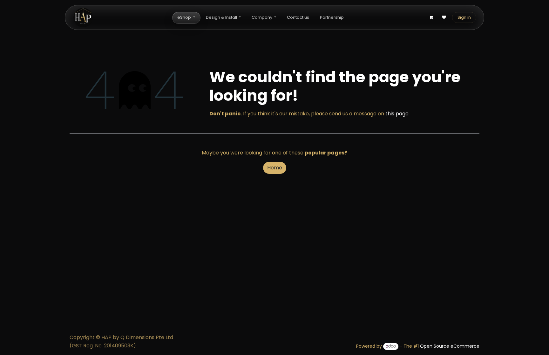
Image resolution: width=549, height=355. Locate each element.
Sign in (464, 17)
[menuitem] (186, 17)
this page (397, 113)
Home (274, 167)
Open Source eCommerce (449, 346)
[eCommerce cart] (431, 17)
